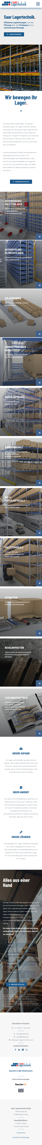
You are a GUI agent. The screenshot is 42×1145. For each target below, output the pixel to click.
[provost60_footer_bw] (21, 1089)
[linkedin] (19, 1050)
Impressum (21, 1133)
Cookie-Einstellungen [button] (21, 1137)
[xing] (23, 1050)
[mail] (26, 1050)
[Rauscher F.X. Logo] (21, 1083)
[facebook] (15, 1050)
